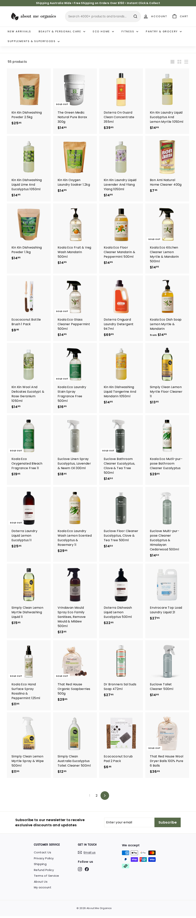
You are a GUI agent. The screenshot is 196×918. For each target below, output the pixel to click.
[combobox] (103, 16)
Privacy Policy (44, 858)
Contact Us (42, 852)
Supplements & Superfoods (32, 41)
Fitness (128, 31)
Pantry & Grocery (162, 31)
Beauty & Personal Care (60, 31)
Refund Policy (44, 870)
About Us (40, 882)
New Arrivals (19, 31)
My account (42, 887)
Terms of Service (46, 876)
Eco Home (102, 31)
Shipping (40, 864)
